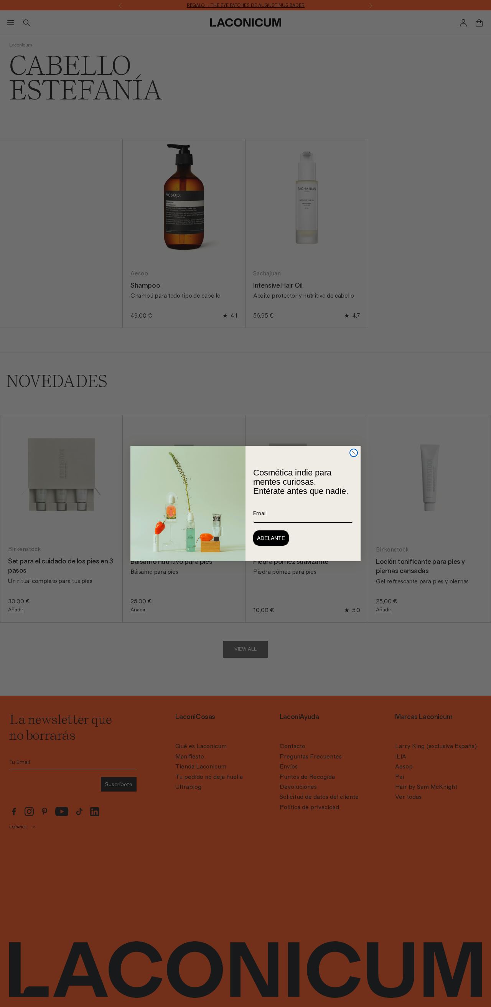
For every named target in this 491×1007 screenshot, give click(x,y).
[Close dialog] (354, 453)
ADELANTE (271, 538)
